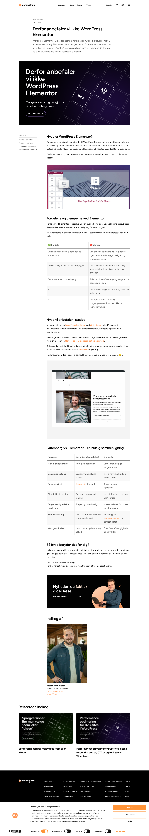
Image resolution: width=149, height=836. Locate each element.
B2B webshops (49, 791)
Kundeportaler (68, 796)
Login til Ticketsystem (112, 796)
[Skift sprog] (123, 5)
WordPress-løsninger (75, 325)
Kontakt (109, 5)
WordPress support (112, 791)
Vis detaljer (120, 831)
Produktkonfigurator (70, 791)
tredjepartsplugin (112, 518)
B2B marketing (85, 796)
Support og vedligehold (113, 781)
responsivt (84, 349)
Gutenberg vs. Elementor (28, 149)
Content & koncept (87, 786)
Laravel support (110, 786)
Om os (79, 5)
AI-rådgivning (67, 786)
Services (61, 5)
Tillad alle (129, 808)
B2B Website (48, 786)
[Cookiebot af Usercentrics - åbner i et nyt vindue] (15, 831)
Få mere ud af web (69, 781)
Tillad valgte (129, 814)
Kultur (127, 791)
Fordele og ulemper (26, 143)
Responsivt (81, 484)
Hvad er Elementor (25, 140)
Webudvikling (49, 781)
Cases (72, 5)
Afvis (129, 821)
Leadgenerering (86, 791)
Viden (88, 5)
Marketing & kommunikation (90, 781)
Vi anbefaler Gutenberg (27, 146)
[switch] (67, 831)
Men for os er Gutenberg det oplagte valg (84, 341)
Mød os (127, 781)
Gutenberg (95, 325)
